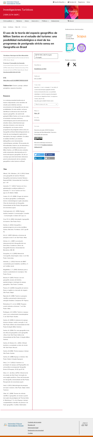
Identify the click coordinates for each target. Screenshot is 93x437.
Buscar (71, 21)
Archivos (10, 27)
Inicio (4, 27)
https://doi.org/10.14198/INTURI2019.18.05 (15, 80)
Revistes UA (72, 2)
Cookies (30, 433)
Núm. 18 (17, 27)
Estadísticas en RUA (40, 69)
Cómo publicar (7, 21)
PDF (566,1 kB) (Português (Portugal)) (44, 56)
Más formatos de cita (41, 104)
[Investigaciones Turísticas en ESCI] (81, 52)
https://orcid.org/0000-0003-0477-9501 (12, 72)
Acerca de (35, 21)
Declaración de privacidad (36, 430)
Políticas (44, 21)
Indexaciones (55, 21)
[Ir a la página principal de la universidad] (12, 3)
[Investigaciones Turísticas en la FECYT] (70, 52)
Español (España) (59, 2)
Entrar (88, 2)
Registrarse (81, 2)
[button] (39, 154)
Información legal (33, 428)
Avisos (27, 21)
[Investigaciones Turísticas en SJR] (70, 38)
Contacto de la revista (34, 422)
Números (19, 21)
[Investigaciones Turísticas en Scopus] (81, 41)
